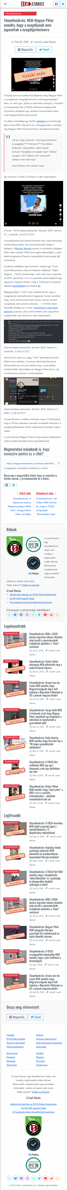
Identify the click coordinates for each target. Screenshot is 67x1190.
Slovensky (12, 1065)
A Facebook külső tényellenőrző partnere (31, 602)
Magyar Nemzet (23, 248)
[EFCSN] (33, 1165)
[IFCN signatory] (33, 1126)
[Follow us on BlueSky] (15, 614)
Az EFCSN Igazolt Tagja (22, 598)
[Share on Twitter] (14, 485)
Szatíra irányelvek (16, 1043)
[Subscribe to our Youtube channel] (45, 614)
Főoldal (10, 1035)
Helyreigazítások (15, 1046)
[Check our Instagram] (27, 614)
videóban (41, 121)
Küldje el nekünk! (30, 585)
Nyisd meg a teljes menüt (5, 4)
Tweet (45, 49)
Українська (41, 1065)
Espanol (11, 1057)
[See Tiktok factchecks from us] (9, 614)
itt (59, 121)
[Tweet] (63, 4)
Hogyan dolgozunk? (46, 1039)
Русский (40, 1061)
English (40, 1053)
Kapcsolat (41, 1046)
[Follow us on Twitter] (39, 614)
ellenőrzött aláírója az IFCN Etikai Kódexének (33, 594)
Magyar (40, 1057)
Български (12, 1053)
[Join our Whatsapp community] (33, 614)
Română (11, 1061)
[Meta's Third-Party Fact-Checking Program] (33, 1146)
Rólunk (39, 1035)
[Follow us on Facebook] (21, 614)
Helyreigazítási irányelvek (49, 1043)
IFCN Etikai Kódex (16, 1039)
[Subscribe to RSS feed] (57, 614)
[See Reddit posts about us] (51, 614)
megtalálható (18, 286)
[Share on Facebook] (7, 485)
